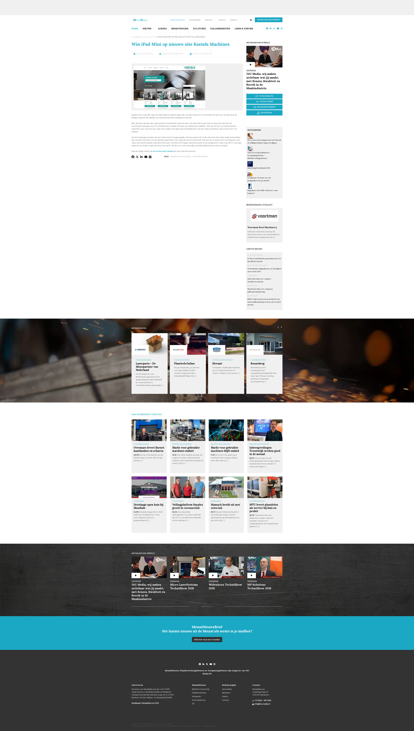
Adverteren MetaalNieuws (141, 726)
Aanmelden (227, 689)
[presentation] (277, 327)
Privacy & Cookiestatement (171, 726)
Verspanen (252, 276)
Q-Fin (254, 363)
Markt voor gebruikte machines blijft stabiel (225, 449)
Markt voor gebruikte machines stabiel (186, 449)
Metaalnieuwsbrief (266, 107)
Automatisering (198, 700)
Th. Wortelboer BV (224, 363)
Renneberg (181, 363)
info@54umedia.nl (262, 704)
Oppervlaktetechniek (146, 360)
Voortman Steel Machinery (262, 227)
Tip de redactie (266, 96)
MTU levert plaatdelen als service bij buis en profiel (263, 508)
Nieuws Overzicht (147, 37)
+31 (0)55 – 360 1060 (262, 700)
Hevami (141, 363)
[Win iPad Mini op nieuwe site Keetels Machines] (169, 107)
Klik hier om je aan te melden (207, 639)
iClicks (169, 724)
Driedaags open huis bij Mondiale (148, 506)
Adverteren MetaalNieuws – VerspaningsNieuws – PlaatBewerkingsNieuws (259, 155)
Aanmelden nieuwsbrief (268, 20)
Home (135, 28)
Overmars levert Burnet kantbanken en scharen (149, 449)
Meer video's (207, 607)
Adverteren (194, 20)
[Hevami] (140, 350)
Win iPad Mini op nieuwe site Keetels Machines (181, 44)
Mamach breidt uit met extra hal (225, 506)
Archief (208, 20)
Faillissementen (220, 28)
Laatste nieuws (254, 249)
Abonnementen (177, 20)
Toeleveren (177, 501)
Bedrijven (226, 693)
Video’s (222, 20)
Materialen (252, 296)
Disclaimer (188, 726)
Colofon (156, 726)
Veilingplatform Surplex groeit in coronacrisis (187, 506)
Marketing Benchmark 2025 (258, 168)
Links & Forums (244, 28)
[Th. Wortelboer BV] (216, 350)
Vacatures (199, 28)
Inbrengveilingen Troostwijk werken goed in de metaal (264, 451)
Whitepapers (254, 130)
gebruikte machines (180, 157)
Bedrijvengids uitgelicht (259, 205)
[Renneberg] (178, 350)
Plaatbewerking (255, 255)
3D (193, 704)
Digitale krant (266, 101)
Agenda (162, 28)
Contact (233, 20)
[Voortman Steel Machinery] (264, 225)
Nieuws (147, 28)
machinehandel (200, 157)
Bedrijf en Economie (257, 265)
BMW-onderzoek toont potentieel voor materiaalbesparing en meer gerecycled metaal (264, 302)
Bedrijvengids (179, 28)
